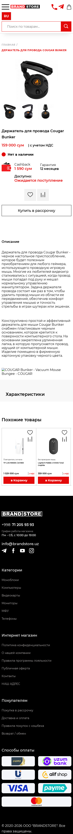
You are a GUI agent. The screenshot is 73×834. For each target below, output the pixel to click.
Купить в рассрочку (36, 210)
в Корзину (19, 480)
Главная (9, 45)
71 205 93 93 (23, 525)
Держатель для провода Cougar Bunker (34, 50)
